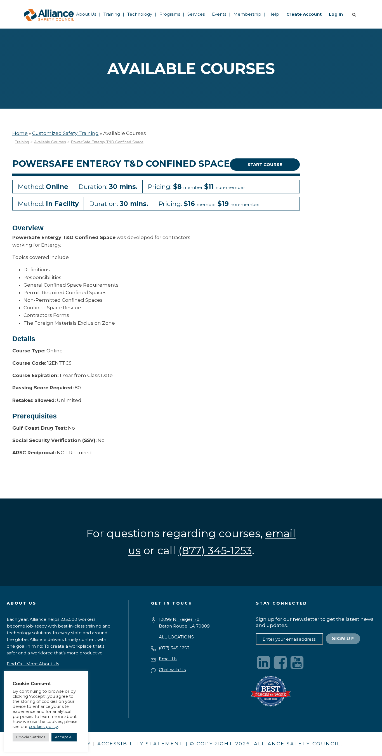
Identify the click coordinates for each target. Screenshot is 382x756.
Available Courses (50, 142)
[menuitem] (86, 14)
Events (219, 14)
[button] (355, 14)
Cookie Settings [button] (30, 737)
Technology (139, 14)
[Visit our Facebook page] (280, 662)
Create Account (304, 14)
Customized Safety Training (65, 133)
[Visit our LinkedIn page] (263, 662)
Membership (247, 14)
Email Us (168, 658)
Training (111, 14)
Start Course (264, 164)
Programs (169, 14)
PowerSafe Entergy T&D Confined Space (107, 142)
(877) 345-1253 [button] (215, 550)
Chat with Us (172, 669)
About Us (86, 14)
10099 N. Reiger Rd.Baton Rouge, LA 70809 (184, 623)
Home (20, 133)
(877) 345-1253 (174, 647)
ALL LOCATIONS (176, 637)
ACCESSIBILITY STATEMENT (140, 743)
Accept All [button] (64, 737)
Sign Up (343, 638)
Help (273, 14)
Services (196, 14)
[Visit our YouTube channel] (297, 662)
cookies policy (43, 726)
